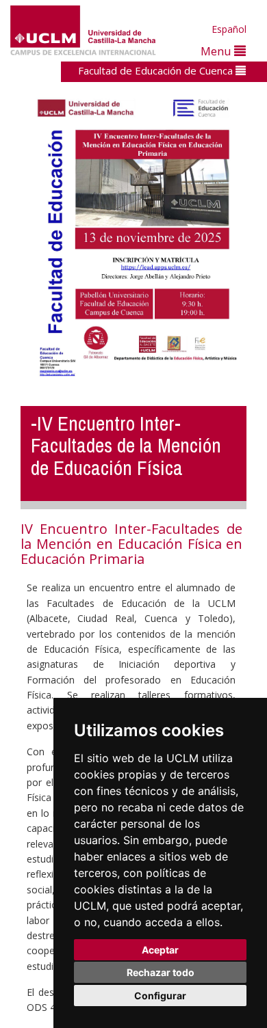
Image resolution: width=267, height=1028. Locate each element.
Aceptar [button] (160, 950)
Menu (217, 51)
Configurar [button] (160, 995)
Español (229, 29)
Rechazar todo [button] (160, 972)
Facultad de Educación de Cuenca (157, 70)
